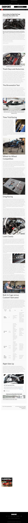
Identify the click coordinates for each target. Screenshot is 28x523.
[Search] (18, 4)
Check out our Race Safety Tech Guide (14, 394)
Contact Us (12, 518)
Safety (13, 399)
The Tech (12, 17)
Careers (19, 518)
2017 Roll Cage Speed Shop (7, 406)
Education (9, 17)
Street (16, 399)
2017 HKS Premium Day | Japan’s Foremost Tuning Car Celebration (20, 407)
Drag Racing (7, 399)
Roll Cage (10, 399)
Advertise (16, 518)
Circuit (4, 399)
